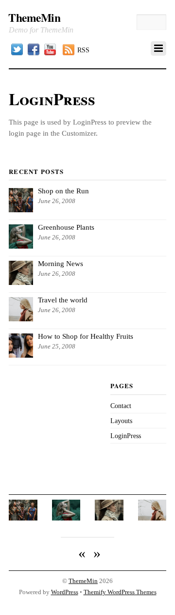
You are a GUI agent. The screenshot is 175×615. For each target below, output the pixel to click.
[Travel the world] (152, 518)
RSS (83, 50)
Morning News (60, 263)
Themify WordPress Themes (120, 592)
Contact (120, 406)
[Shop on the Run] (23, 518)
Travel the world (63, 300)
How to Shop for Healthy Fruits (85, 336)
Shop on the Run (63, 191)
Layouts (121, 421)
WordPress (64, 592)
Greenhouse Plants (66, 227)
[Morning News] (109, 518)
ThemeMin (83, 581)
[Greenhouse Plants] (66, 518)
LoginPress (125, 436)
